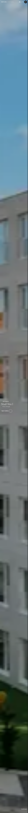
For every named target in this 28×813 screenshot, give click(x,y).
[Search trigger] (16, 2)
